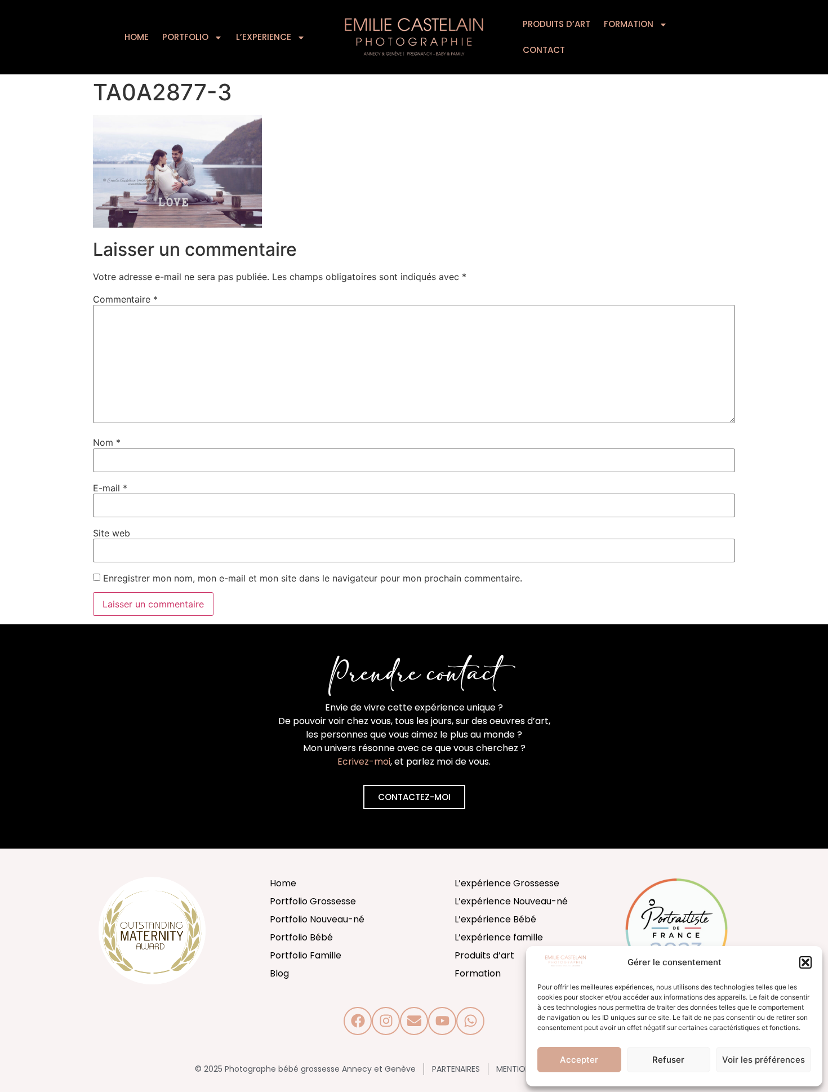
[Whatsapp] (470, 1021)
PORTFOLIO (185, 37)
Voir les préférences (763, 1059)
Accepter (579, 1059)
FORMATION (628, 24)
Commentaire (125, 299)
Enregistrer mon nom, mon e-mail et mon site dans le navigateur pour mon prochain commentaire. (312, 578)
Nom (107, 442)
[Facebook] (358, 1021)
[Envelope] (414, 1021)
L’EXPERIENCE (263, 37)
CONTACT (544, 50)
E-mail (110, 487)
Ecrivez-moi (363, 761)
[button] (805, 962)
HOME (136, 37)
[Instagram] (386, 1021)
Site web (111, 533)
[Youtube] (442, 1021)
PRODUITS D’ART (556, 24)
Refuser (668, 1059)
